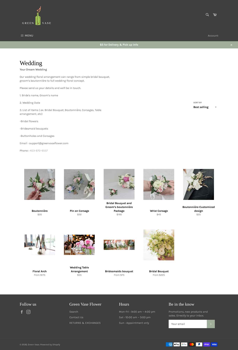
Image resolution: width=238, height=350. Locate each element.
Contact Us (76, 317)
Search (73, 311)
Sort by (197, 102)
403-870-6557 (39, 150)
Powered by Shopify (50, 344)
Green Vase (33, 344)
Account (213, 35)
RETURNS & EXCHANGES (85, 322)
